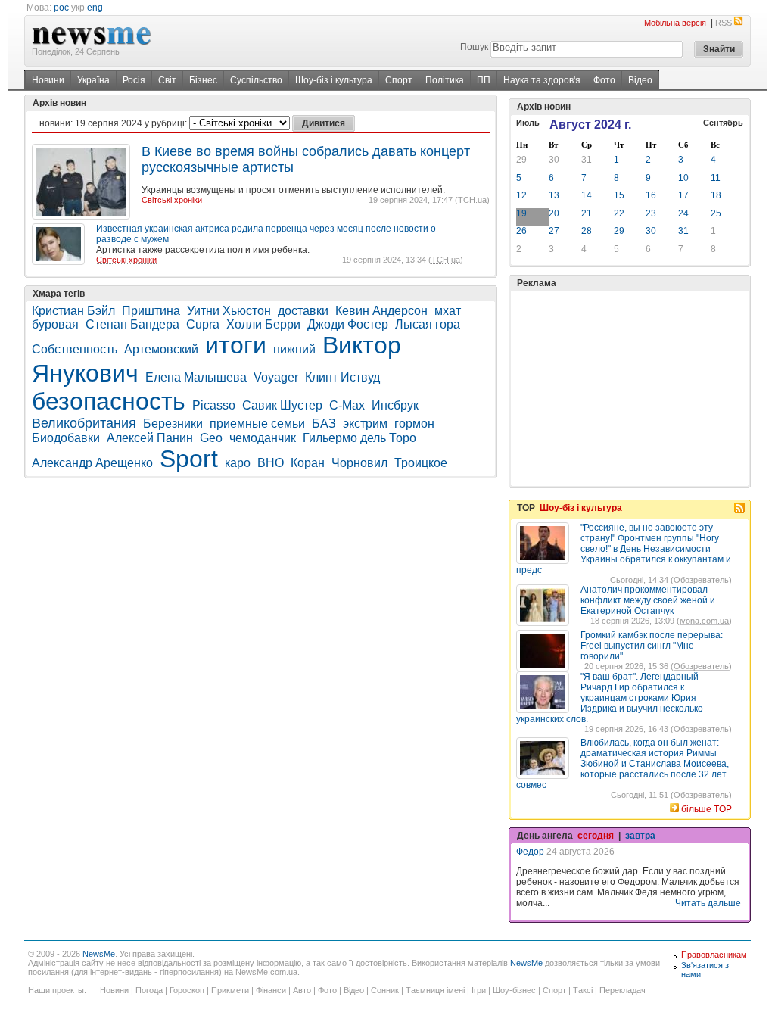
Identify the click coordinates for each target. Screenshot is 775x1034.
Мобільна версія (675, 22)
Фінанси (271, 990)
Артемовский (161, 349)
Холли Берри (263, 324)
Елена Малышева (196, 377)
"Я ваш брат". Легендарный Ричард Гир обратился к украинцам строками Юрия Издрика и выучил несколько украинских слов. (609, 697)
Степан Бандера (132, 324)
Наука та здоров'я (541, 80)
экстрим (365, 423)
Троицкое (420, 462)
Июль (528, 122)
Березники (173, 423)
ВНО (270, 462)
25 (716, 213)
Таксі (583, 990)
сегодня (595, 835)
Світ (167, 80)
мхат (447, 310)
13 (554, 195)
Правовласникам (714, 954)
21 (586, 213)
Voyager (276, 377)
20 (554, 213)
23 (651, 213)
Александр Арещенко (92, 462)
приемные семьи (257, 423)
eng (95, 7)
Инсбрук (395, 405)
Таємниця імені (435, 990)
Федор (530, 851)
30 (554, 159)
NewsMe (98, 953)
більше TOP (706, 809)
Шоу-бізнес (514, 990)
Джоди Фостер (347, 324)
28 (586, 231)
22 (619, 213)
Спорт (398, 80)
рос (61, 7)
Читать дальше (708, 903)
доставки (303, 310)
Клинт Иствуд (342, 377)
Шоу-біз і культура (333, 80)
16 (651, 195)
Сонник (385, 990)
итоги (235, 345)
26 (521, 231)
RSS (723, 22)
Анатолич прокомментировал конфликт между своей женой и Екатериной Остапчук (647, 600)
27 (554, 231)
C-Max (347, 405)
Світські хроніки (172, 199)
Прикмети (230, 990)
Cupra (202, 324)
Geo (211, 437)
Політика (444, 80)
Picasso (213, 405)
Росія (134, 80)
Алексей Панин (150, 437)
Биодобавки (66, 437)
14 (586, 195)
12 (521, 195)
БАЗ (324, 423)
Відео (640, 80)
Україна (93, 80)
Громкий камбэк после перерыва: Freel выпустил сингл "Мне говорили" (651, 646)
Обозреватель (701, 579)
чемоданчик (262, 437)
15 (619, 195)
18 (716, 195)
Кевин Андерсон (381, 310)
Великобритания (84, 423)
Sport (189, 458)
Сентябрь (723, 122)
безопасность (108, 401)
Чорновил (359, 462)
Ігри (479, 990)
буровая (55, 324)
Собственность (74, 349)
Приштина (151, 310)
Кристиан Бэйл (73, 310)
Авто (302, 990)
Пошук (474, 47)
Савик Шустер (282, 405)
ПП (483, 80)
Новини (48, 80)
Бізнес (203, 80)
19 (521, 213)
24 (683, 213)
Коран (308, 462)
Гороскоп (187, 990)
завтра (640, 835)
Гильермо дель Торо (359, 437)
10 (683, 178)
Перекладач (622, 990)
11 (716, 178)
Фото (604, 80)
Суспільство (256, 80)
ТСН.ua (472, 199)
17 (683, 195)
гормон (414, 423)
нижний (294, 349)
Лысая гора (427, 324)
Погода (149, 990)
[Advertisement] (629, 388)
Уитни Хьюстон (229, 310)
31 (586, 159)
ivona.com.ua (704, 620)
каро (238, 462)
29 (521, 159)
